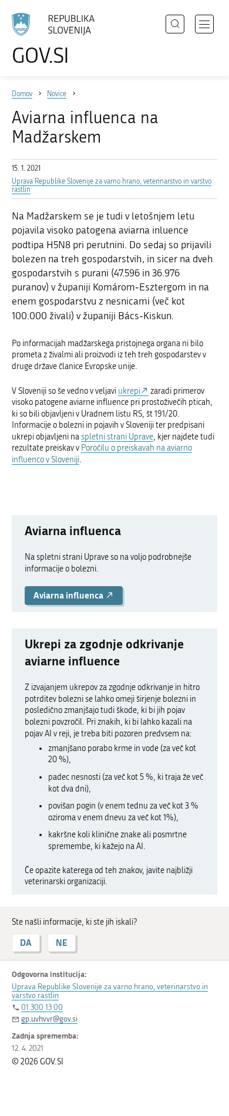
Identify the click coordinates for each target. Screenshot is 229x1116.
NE (62, 942)
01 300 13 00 (42, 1007)
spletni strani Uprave (117, 437)
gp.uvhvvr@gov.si (49, 1018)
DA (26, 942)
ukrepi (129, 391)
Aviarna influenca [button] (69, 595)
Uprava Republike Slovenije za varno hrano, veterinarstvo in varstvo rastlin (110, 991)
